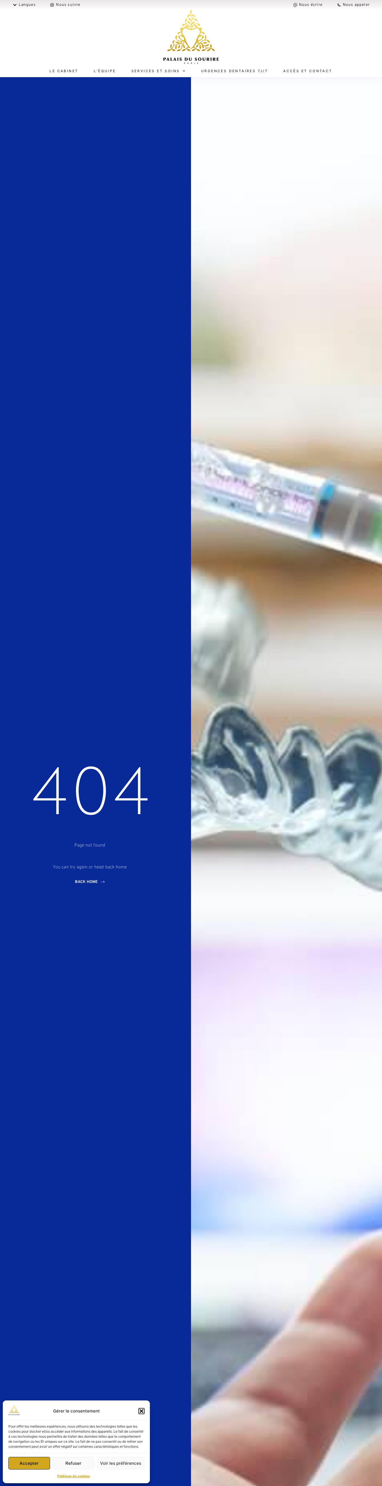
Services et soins (155, 71)
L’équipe (105, 71)
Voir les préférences (120, 1463)
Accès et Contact (307, 71)
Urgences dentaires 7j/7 (234, 71)
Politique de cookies (73, 1476)
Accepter (29, 1463)
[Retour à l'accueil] (191, 37)
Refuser (73, 1463)
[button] (141, 1411)
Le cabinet (63, 71)
